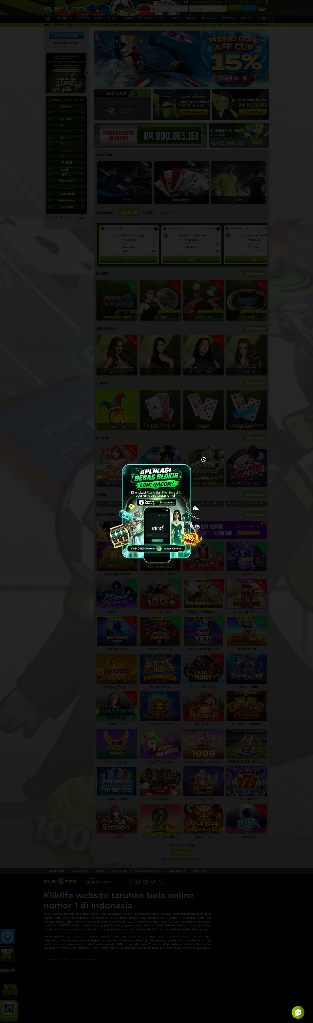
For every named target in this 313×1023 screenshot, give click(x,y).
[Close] (204, 460)
